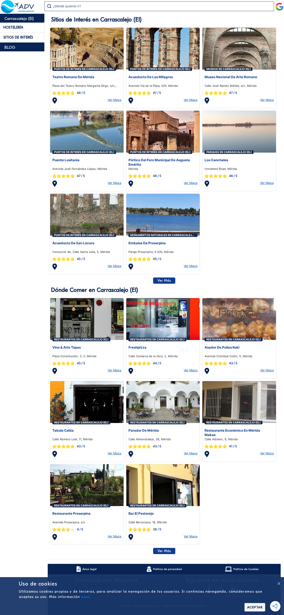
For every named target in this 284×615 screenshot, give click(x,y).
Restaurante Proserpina (71, 513)
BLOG (9, 47)
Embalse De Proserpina (147, 243)
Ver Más (164, 281)
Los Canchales (216, 160)
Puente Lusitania (65, 160)
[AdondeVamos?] (17, 12)
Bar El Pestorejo (141, 513)
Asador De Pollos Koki (222, 347)
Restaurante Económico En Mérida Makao (232, 432)
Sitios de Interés (18, 37)
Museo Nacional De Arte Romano (231, 77)
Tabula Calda (63, 430)
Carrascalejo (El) (19, 18)
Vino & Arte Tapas (66, 347)
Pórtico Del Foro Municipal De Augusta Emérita (159, 162)
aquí (85, 597)
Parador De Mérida (143, 430)
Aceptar (254, 607)
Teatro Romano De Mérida (73, 77)
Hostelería (13, 27)
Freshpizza (137, 347)
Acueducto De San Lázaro (73, 243)
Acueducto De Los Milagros (150, 77)
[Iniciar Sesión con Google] (279, 5)
